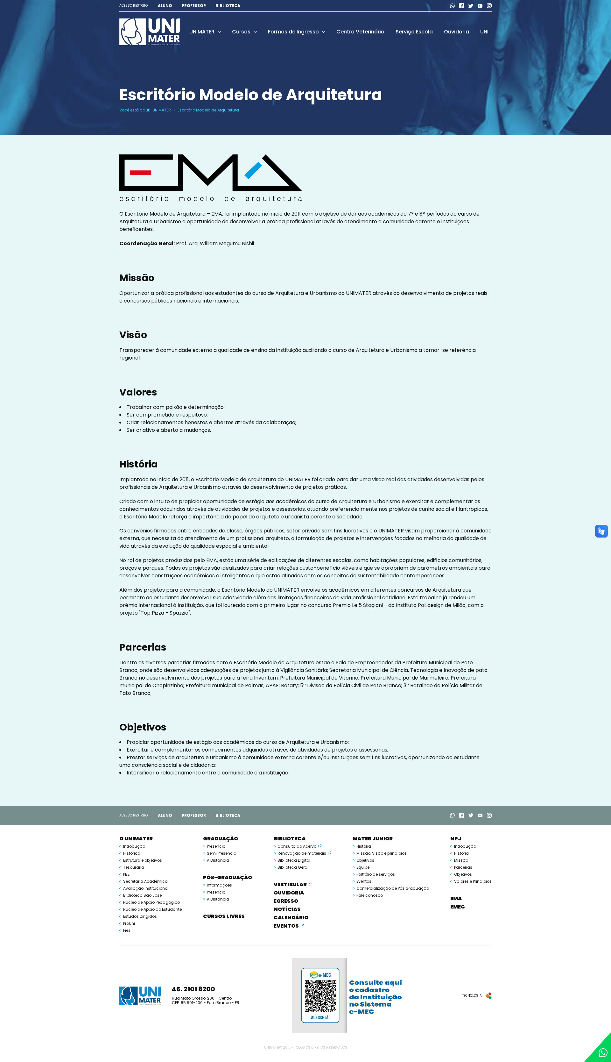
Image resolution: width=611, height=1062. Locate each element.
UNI (484, 31)
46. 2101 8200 (193, 989)
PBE (126, 874)
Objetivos (365, 860)
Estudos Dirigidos (140, 916)
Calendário (291, 917)
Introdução (134, 846)
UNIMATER (201, 31)
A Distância (218, 860)
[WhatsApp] (452, 5)
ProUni (129, 923)
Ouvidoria (456, 31)
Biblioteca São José (142, 895)
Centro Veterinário (360, 31)
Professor (194, 6)
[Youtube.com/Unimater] (480, 5)
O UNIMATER (136, 838)
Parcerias (463, 867)
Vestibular (290, 884)
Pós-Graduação (227, 877)
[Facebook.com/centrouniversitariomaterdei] (461, 5)
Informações (219, 885)
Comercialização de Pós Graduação (392, 888)
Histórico (131, 853)
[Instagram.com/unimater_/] (489, 5)
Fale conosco (369, 895)
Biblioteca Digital (293, 860)
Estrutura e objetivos (142, 860)
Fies (126, 930)
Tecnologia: (472, 995)
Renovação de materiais (301, 853)
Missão (461, 860)
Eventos (286, 926)
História (363, 846)
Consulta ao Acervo (296, 846)
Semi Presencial (222, 853)
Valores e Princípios (473, 881)
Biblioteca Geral (292, 867)
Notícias (287, 909)
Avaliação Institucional (146, 888)
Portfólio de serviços (375, 874)
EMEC (457, 906)
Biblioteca (227, 6)
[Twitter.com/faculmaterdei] (470, 5)
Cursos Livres (224, 916)
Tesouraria (133, 867)
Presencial (217, 846)
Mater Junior (373, 838)
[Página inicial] (150, 31)
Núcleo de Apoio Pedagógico (151, 902)
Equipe (362, 867)
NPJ (455, 838)
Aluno (165, 6)
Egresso (286, 901)
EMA (456, 898)
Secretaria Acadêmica (145, 881)
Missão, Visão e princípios (381, 853)
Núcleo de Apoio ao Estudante (152, 909)
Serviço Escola (414, 31)
